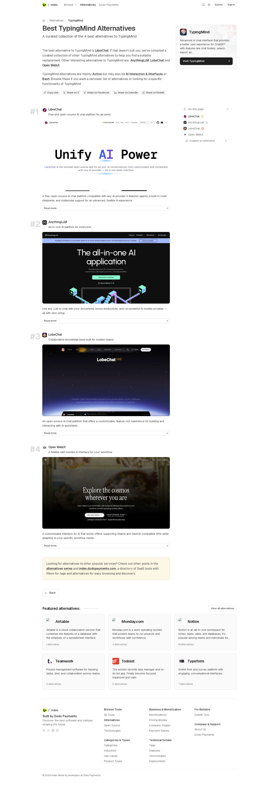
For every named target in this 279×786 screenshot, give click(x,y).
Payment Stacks (159, 730)
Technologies (112, 730)
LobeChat (157, 60)
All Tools (109, 714)
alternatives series (59, 569)
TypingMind (75, 20)
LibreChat (102, 50)
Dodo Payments (109, 4)
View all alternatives (222, 608)
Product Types (113, 761)
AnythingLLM (139, 60)
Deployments (157, 761)
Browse (68, 4)
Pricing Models (158, 720)
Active (97, 74)
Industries (110, 750)
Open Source (112, 725)
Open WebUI (50, 65)
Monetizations (158, 714)
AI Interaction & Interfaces (144, 74)
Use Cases (110, 756)
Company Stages (159, 725)
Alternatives (88, 4)
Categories (110, 745)
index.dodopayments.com (97, 569)
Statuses (154, 750)
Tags (152, 745)
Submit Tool (202, 714)
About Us (200, 729)
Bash (46, 79)
